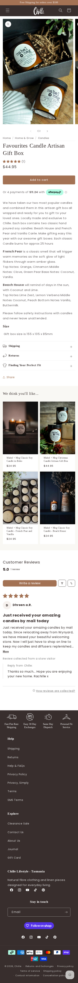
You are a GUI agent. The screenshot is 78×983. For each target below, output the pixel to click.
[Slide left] (31, 131)
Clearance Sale (18, 823)
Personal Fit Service (66, 726)
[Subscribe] (66, 912)
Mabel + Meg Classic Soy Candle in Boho (20, 459)
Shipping (14, 749)
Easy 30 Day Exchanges (29, 726)
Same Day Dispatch (48, 726)
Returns (13, 757)
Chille (17, 966)
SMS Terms (15, 800)
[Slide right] (47, 131)
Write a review (30, 583)
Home (7, 138)
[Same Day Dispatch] (48, 717)
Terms (12, 791)
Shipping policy (52, 970)
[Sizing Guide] (66, 717)
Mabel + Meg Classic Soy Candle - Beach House (57, 529)
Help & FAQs (16, 766)
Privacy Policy (17, 774)
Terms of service (30, 970)
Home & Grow (24, 138)
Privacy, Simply (18, 783)
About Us (14, 841)
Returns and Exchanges (40, 966)
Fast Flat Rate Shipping (12, 726)
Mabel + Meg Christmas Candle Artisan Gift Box (56, 459)
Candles (43, 138)
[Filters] (62, 583)
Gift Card (14, 858)
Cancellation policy (54, 975)
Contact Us (16, 832)
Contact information (27, 975)
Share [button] (11, 377)
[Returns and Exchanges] (30, 717)
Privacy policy (65, 966)
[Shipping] (11, 717)
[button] (7, 10)
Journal (13, 849)
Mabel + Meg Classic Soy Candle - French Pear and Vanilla (20, 531)
